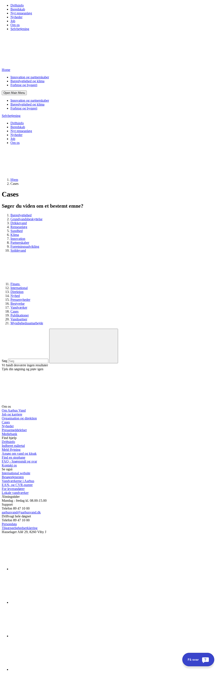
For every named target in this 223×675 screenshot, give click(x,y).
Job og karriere (12, 414)
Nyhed (15, 296)
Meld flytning (11, 449)
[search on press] (83, 346)
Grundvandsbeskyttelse (26, 219)
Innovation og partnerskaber (29, 77)
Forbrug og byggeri (23, 85)
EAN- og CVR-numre (17, 485)
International (19, 288)
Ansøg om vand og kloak (19, 453)
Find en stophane (13, 457)
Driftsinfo (17, 5)
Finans (15, 284)
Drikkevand (18, 223)
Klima (14, 235)
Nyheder (16, 17)
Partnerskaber (19, 242)
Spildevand (18, 250)
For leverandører (13, 489)
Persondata (9, 524)
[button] (14, 93)
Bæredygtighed (21, 215)
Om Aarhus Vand (14, 410)
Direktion (17, 292)
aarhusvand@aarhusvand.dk (21, 512)
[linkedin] (43, 569)
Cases (14, 311)
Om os (15, 25)
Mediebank (9, 434)
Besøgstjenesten (13, 477)
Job (12, 21)
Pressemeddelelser (14, 430)
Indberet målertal (13, 446)
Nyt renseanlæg (21, 13)
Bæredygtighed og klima (27, 81)
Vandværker (18, 307)
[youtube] (43, 669)
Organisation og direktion (19, 418)
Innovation (17, 239)
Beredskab (17, 9)
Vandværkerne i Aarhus (18, 481)
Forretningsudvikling (24, 246)
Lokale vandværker (15, 493)
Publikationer (19, 315)
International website (16, 473)
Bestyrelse (17, 303)
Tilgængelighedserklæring (19, 528)
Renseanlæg (18, 227)
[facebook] (43, 602)
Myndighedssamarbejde (26, 323)
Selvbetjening (19, 29)
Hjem (14, 180)
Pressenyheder (20, 299)
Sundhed (16, 231)
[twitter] (43, 636)
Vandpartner (18, 319)
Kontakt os (9, 465)
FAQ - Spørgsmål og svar (19, 461)
